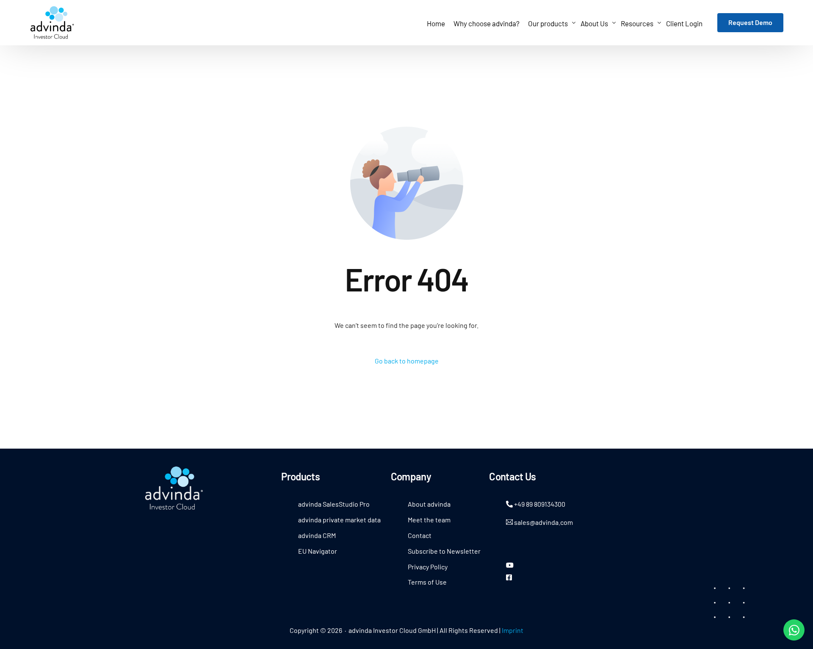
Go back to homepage (407, 361)
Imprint (512, 630)
